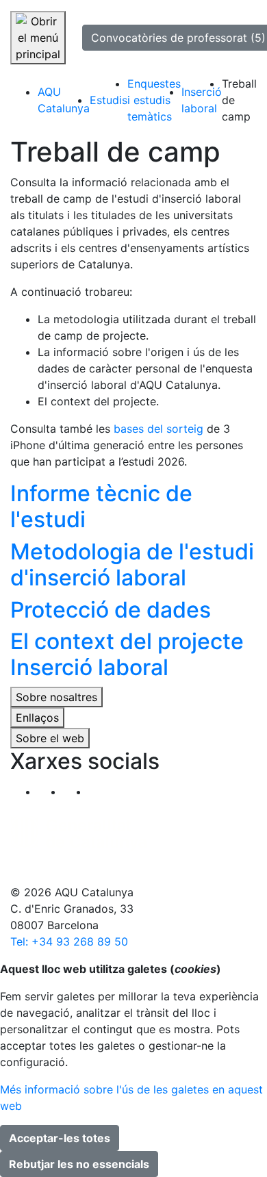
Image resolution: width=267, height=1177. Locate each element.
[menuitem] (64, 100)
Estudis (108, 100)
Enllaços (37, 717)
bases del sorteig (158, 428)
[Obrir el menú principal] (38, 37)
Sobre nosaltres (56, 697)
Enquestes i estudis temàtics (154, 100)
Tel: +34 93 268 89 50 (69, 941)
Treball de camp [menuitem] (239, 100)
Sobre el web (50, 738)
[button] (101, 791)
